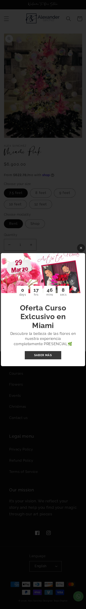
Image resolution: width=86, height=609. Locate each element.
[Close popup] (81, 248)
